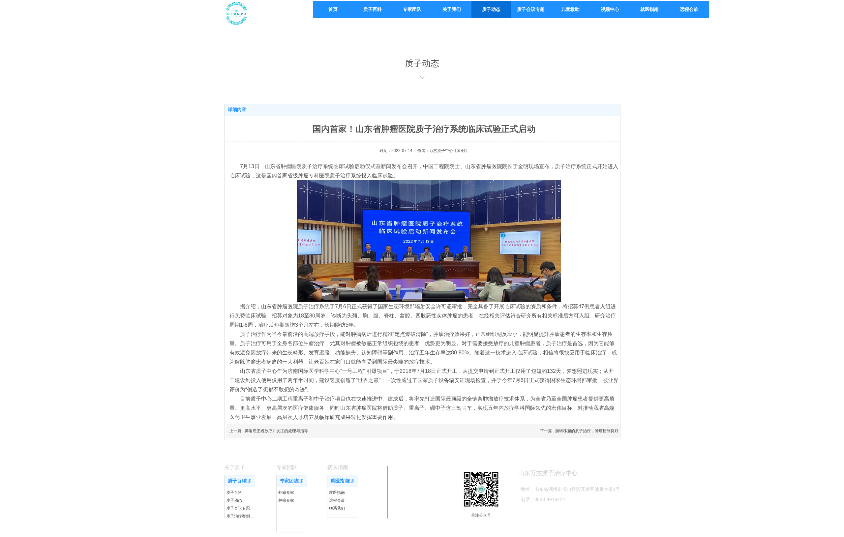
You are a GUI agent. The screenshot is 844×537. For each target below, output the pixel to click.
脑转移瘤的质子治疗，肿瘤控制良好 (586, 431)
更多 (248, 481)
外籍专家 (286, 492)
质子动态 (234, 500)
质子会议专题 (238, 508)
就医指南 (340, 480)
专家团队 (289, 480)
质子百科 (237, 480)
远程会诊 (337, 500)
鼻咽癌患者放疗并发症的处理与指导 (276, 431)
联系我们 (337, 508)
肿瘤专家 (286, 500)
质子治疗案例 (238, 516)
